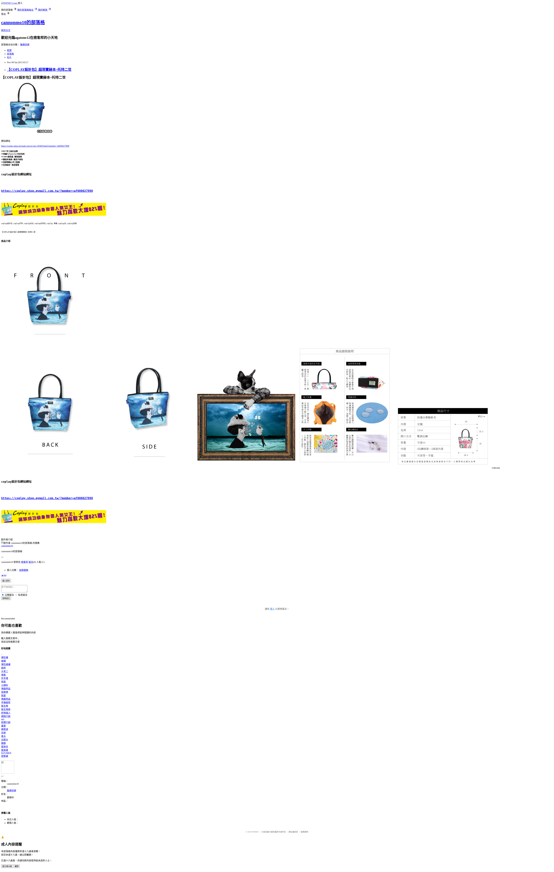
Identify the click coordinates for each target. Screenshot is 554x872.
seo (2, 719)
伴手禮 (4, 678)
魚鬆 (3, 681)
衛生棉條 (5, 709)
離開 (16, 866)
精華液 (4, 729)
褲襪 (3, 661)
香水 (3, 736)
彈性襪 (4, 657)
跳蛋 (3, 695)
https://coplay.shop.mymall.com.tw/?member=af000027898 (47, 191)
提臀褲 (4, 756)
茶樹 (3, 733)
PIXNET (255, 832)
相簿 (9, 50)
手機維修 (5, 702)
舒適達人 (5, 713)
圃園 (3, 743)
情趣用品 (5, 688)
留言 (31, 562)
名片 (9, 57)
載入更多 (6, 581)
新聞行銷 (5, 722)
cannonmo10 (7, 546)
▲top (3, 575)
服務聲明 (304, 832)
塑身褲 (4, 750)
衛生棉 (4, 706)
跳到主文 (5, 30)
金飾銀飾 (23, 570)
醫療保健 (24, 44)
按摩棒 (4, 692)
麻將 (3, 668)
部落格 (10, 54)
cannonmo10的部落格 (23, 22)
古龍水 (4, 739)
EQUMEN (6, 753)
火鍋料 (4, 685)
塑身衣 (4, 746)
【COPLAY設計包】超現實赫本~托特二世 (39, 69)
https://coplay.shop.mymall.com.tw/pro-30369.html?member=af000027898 (35, 146)
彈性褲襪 (5, 664)
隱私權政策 (293, 832)
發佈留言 (6, 598)
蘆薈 (3, 726)
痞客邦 (24, 562)
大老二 (4, 671)
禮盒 (3, 675)
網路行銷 (5, 716)
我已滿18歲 (7, 866)
